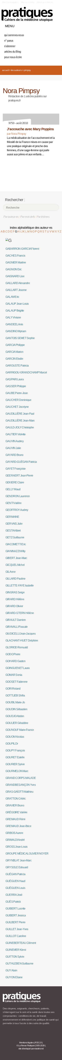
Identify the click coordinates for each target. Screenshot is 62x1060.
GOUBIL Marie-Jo (15, 702)
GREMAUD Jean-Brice (18, 826)
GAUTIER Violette (15, 434)
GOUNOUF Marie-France (20, 729)
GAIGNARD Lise (15, 276)
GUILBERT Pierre (15, 922)
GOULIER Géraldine (17, 723)
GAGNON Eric (14, 269)
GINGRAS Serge (15, 592)
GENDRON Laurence (18, 496)
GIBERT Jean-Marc (16, 558)
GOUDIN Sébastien (16, 709)
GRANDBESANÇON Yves (21, 784)
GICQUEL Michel (15, 564)
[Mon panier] (43, 25)
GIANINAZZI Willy (15, 551)
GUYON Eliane (14, 977)
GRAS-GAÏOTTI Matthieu (19, 791)
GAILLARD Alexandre (18, 283)
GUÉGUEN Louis (15, 887)
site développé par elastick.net (30, 1048)
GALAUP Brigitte (15, 310)
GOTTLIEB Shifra (15, 695)
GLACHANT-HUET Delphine (22, 640)
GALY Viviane (13, 317)
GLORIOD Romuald (17, 647)
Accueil (5, 70)
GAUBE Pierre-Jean (17, 393)
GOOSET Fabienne (16, 681)
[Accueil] (27, 14)
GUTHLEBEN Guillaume (19, 963)
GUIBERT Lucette (15, 908)
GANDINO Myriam (16, 331)
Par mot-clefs (27, 216)
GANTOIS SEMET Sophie (20, 338)
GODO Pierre (13, 654)
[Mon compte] (49, 25)
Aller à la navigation (10, 2)
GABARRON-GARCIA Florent (22, 248)
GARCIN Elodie (14, 358)
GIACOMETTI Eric (16, 544)
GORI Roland (13, 688)
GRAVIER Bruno (15, 805)
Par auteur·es (11, 216)
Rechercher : (15, 200)
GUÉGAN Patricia (15, 874)
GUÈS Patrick (13, 901)
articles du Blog (12, 51)
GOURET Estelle (15, 757)
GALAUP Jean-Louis (17, 303)
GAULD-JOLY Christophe (20, 427)
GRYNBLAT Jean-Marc (19, 860)
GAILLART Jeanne (16, 289)
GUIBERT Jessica (16, 915)
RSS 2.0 (38, 1042)
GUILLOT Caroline (16, 936)
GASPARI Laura (15, 379)
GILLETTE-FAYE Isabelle (20, 585)
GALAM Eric (12, 296)
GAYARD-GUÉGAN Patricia (21, 461)
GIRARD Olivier (14, 606)
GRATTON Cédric (16, 798)
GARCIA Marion (14, 351)
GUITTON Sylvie (15, 956)
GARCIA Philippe (15, 344)
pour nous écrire (13, 57)
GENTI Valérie (13, 503)
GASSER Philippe (16, 386)
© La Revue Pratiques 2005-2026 (31, 1045)
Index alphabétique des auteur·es (31, 227)
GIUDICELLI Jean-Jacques (20, 633)
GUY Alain (11, 970)
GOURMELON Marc (17, 771)
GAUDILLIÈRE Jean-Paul (20, 413)
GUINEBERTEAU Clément (21, 942)
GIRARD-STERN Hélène (20, 613)
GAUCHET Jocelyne (17, 406)
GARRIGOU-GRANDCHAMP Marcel (26, 372)
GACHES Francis (15, 255)
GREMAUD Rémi (15, 819)
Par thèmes (43, 216)
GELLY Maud (13, 489)
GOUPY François (15, 750)
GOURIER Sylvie (15, 764)
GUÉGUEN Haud (15, 881)
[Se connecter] (55, 25)
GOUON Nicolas (15, 736)
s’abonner (9, 46)
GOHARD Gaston (15, 661)
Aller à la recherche (45, 2)
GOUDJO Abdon (15, 716)
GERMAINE (12, 516)
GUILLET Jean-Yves (17, 929)
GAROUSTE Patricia (17, 365)
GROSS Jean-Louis (16, 846)
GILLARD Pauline (15, 578)
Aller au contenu (27, 2)
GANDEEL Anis (14, 324)
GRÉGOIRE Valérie (16, 812)
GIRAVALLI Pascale (17, 626)
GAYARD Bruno (14, 454)
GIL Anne (11, 571)
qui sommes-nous (14, 35)
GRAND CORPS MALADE (21, 777)
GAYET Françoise (15, 468)
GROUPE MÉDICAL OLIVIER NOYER (27, 853)
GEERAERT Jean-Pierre (19, 475)
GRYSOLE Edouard (17, 867)
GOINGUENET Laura (17, 668)
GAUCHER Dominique (18, 399)
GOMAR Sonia (14, 674)
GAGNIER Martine (16, 262)
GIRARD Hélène (15, 599)
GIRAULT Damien (16, 619)
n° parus (8, 40)
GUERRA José (14, 894)
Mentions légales (26, 1042)
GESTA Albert (13, 530)
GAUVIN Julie (13, 448)
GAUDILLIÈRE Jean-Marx (20, 420)
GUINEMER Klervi (16, 949)
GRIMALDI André (15, 839)
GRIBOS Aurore (14, 832)
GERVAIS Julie (14, 523)
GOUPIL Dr (12, 743)
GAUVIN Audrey (15, 441)
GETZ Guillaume (15, 537)
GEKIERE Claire (15, 482)
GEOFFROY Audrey (17, 509)
